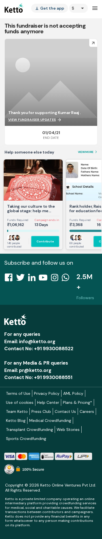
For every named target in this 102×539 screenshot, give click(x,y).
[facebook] (10, 279)
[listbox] (49, 8)
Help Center (48, 402)
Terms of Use (18, 393)
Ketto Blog (16, 420)
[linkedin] (33, 279)
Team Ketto (17, 411)
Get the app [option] (49, 8)
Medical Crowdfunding (50, 420)
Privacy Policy (47, 393)
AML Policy (73, 393)
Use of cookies (19, 402)
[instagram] (56, 279)
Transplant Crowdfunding (29, 429)
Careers (87, 411)
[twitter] (22, 279)
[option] (78, 8)
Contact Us (65, 411)
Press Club (41, 411)
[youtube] (45, 279)
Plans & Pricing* (77, 402)
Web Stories (68, 429)
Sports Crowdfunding (26, 438)
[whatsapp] (67, 279)
